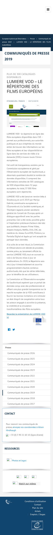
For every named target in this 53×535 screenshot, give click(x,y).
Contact (37, 504)
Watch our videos (27, 483)
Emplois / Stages (37, 514)
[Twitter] (13, 329)
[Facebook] (9, 329)
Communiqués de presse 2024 (21, 364)
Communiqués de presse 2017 (21, 404)
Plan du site (37, 508)
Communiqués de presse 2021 (21, 381)
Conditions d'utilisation (35, 501)
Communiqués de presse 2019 (21, 392)
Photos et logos (19, 460)
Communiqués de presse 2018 (21, 398)
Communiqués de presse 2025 (21, 358)
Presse (8, 347)
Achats (38, 511)
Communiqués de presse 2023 (21, 370)
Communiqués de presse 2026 (21, 353)
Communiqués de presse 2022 (21, 375)
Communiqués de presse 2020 (21, 387)
